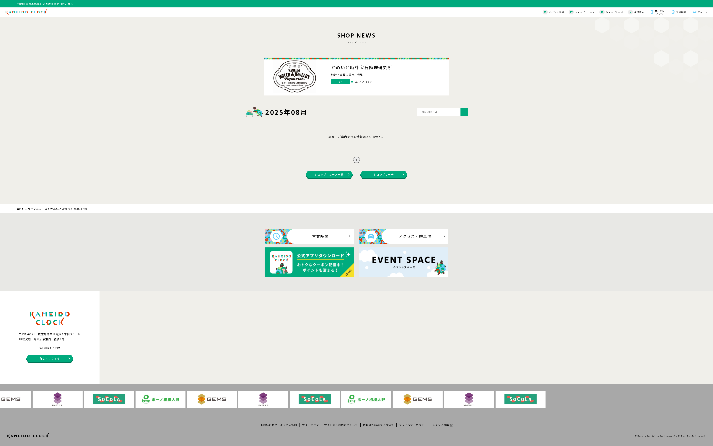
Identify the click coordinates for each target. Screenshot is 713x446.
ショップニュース (585, 12)
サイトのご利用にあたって (341, 425)
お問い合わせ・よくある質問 (279, 425)
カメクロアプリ (660, 12)
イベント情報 (556, 12)
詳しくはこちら (50, 358)
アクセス (702, 12)
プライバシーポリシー (413, 425)
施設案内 (639, 12)
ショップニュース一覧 (329, 174)
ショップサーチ (614, 12)
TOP (18, 209)
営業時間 (681, 12)
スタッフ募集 (440, 425)
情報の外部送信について (378, 425)
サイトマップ (310, 425)
